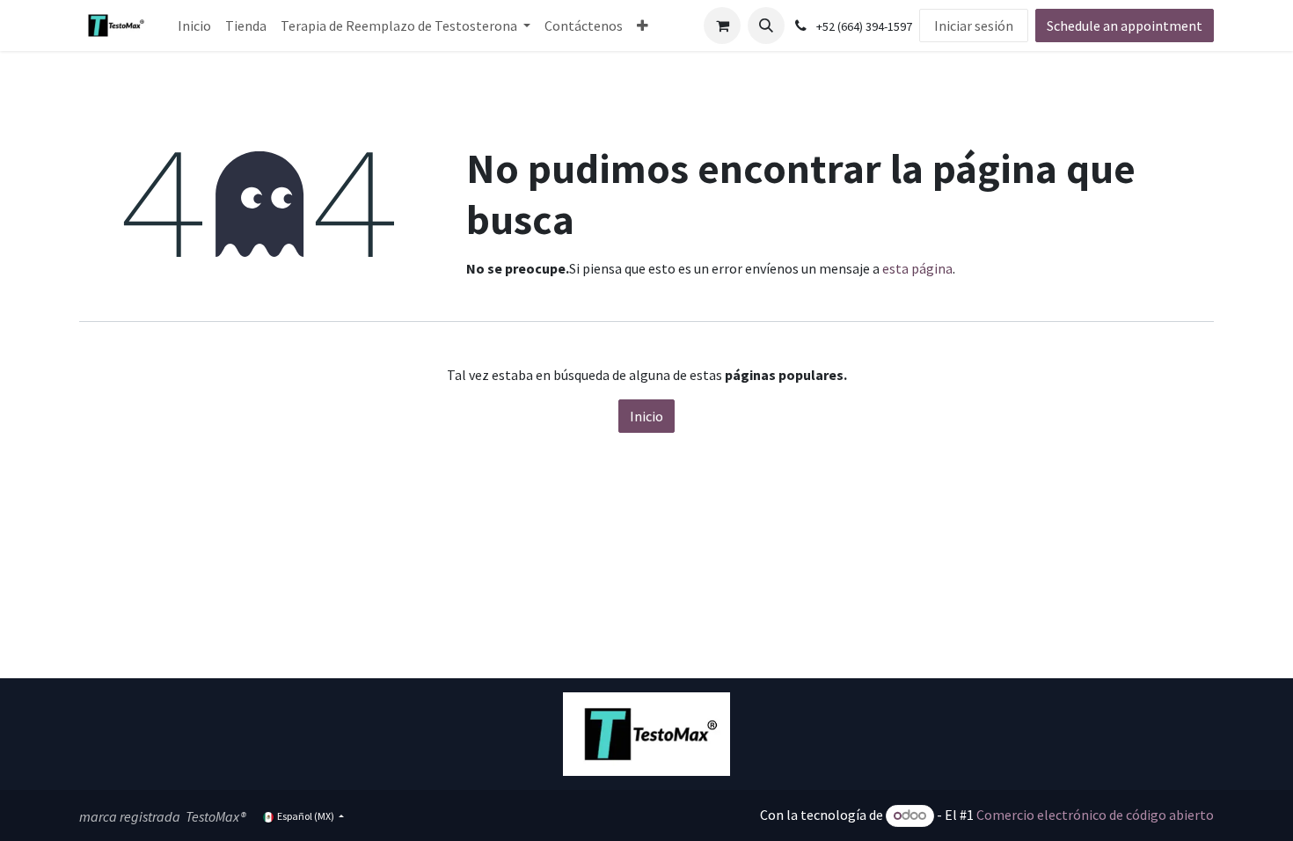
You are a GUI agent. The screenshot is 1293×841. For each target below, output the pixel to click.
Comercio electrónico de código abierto (1095, 814)
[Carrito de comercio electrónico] (722, 25)
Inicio (646, 416)
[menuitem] (194, 25)
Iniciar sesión (973, 25)
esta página (917, 268)
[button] (766, 25)
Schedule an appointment (1124, 25)
